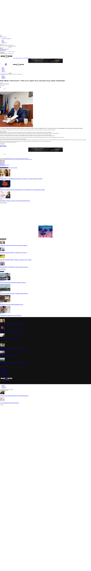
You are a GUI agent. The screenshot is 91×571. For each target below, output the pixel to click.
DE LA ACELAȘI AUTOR (12, 167)
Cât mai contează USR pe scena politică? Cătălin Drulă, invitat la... (13, 282)
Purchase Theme (4, 42)
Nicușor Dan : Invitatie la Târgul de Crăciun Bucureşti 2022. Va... (13, 331)
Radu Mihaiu (4, 77)
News (3, 67)
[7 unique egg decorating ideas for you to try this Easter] (5, 312)
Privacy (3, 386)
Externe (1, 291)
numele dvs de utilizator (12, 46)
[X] (12, 89)
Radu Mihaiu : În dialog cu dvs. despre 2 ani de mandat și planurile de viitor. (15, 200)
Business (1, 302)
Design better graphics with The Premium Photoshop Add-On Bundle (13, 348)
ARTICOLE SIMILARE (4, 167)
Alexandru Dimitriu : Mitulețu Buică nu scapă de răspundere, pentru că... (14, 267)
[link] (3, 146)
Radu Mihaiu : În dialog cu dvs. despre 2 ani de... (9, 338)
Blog (2, 40)
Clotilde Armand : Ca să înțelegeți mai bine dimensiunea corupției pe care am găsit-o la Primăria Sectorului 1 (21, 178)
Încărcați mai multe (3, 269)
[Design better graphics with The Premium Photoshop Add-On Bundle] (2, 346)
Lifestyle (3, 69)
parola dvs (10, 47)
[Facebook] (9, 89)
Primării (3, 76)
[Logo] (6, 65)
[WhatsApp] (19, 89)
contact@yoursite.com (7, 382)
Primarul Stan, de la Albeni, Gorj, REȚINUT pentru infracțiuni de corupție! (17, 158)
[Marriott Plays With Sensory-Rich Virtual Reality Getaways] (5, 301)
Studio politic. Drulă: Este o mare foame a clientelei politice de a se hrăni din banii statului (18, 159)
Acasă (1, 74)
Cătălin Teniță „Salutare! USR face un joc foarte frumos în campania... (14, 245)
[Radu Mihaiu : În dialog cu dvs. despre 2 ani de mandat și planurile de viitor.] (2, 336)
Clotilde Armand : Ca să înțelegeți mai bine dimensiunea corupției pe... (13, 323)
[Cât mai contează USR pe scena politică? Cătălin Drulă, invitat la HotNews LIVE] (5, 279)
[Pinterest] (15, 89)
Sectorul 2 (3, 78)
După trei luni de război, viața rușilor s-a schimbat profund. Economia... (14, 293)
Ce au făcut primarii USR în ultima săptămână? (9, 402)
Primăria (3, 74)
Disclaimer (3, 385)
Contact (3, 41)
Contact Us (3, 387)
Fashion (3, 68)
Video (3, 70)
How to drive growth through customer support (9, 355)
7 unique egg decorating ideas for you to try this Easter (10, 315)
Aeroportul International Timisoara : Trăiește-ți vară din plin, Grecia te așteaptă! (15, 259)
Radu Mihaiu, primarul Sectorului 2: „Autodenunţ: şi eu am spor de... (13, 252)
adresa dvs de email (12, 51)
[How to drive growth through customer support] (2, 353)
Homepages (3, 71)
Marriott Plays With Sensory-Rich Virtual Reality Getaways (11, 304)
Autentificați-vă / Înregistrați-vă (6, 38)
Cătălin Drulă (2, 280)
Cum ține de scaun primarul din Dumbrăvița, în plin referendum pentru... (14, 395)
